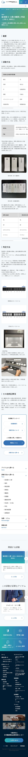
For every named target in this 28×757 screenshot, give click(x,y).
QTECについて (5, 664)
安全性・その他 (9, 503)
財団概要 (5, 674)
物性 (6, 483)
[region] (14, 90)
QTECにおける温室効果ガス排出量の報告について (20, 674)
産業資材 (7, 513)
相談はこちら (14, 443)
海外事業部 (17, 708)
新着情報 (16, 678)
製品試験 (7, 486)
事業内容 (4, 679)
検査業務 (5, 681)
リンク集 (17, 701)
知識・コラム (14, 717)
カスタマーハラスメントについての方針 (19, 671)
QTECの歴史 (6, 668)
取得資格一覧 (18, 696)
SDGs (16, 659)
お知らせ (17, 682)
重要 (16, 680)
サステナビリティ (18, 654)
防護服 (6, 496)
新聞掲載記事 (18, 684)
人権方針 (17, 668)
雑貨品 (6, 489)
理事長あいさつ (6, 666)
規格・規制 (17, 688)
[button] (26, 559)
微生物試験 (8, 509)
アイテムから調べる (7, 659)
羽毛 (6, 506)
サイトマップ (14, 746)
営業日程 (5, 676)
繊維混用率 (8, 499)
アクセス (16, 704)
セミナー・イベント (19, 686)
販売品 (4, 688)
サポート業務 (6, 683)
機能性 (6, 493)
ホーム (3, 654)
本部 (16, 710)
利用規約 (22, 746)
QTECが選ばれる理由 (7, 672)
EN (7, 746)
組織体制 (5, 670)
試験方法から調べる (7, 661)
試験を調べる (5, 657)
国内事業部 (17, 706)
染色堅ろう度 (8, 480)
